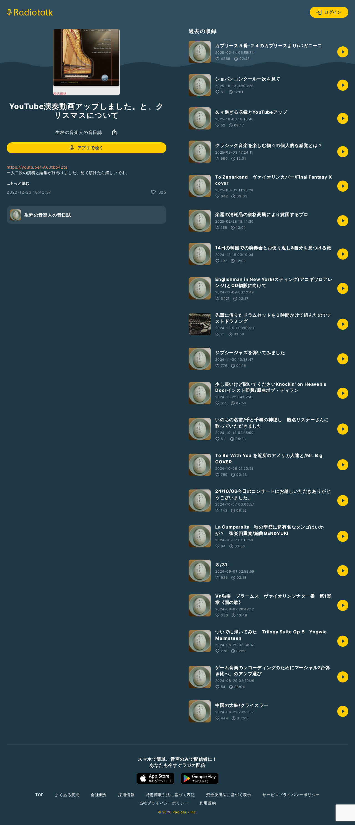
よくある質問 (67, 794)
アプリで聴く (90, 148)
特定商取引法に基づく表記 (170, 794)
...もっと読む (18, 183)
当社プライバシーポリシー (164, 803)
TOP (39, 794)
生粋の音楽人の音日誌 (78, 132)
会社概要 (99, 794)
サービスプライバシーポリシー (291, 794)
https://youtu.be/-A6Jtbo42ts (37, 167)
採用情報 (126, 794)
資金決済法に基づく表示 (228, 794)
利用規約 (207, 803)
